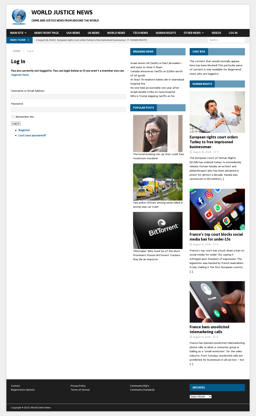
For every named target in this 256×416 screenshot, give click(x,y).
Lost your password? (32, 135)
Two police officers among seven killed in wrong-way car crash (158, 205)
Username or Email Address (27, 91)
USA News (73, 33)
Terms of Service (80, 390)
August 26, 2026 (202, 152)
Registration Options (23, 390)
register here (20, 75)
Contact (15, 386)
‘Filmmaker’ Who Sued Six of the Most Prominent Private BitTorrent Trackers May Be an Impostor (156, 255)
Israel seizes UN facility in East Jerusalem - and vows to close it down (156, 65)
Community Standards (142, 390)
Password (17, 104)
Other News (192, 33)
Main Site (16, 33)
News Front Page (46, 33)
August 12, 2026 (202, 337)
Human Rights (166, 33)
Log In (233, 33)
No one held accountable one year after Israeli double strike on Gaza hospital (154, 90)
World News (116, 33)
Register (24, 130)
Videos (216, 33)
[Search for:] (226, 40)
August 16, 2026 (202, 244)
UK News (94, 33)
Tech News (140, 33)
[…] (222, 179)
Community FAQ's (139, 386)
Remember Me (25, 117)
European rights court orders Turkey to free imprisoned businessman (214, 142)
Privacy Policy (78, 386)
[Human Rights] (217, 112)
